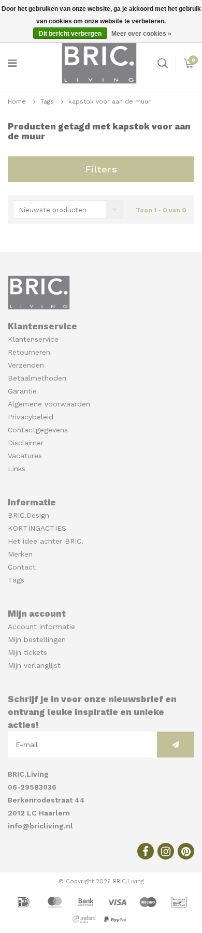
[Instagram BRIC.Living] (165, 851)
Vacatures (25, 455)
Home (17, 101)
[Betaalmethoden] (24, 901)
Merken (20, 554)
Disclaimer (26, 443)
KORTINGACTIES (37, 528)
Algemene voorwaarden (49, 404)
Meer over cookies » (141, 33)
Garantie (22, 391)
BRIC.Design (28, 515)
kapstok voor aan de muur (109, 101)
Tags (47, 101)
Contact (22, 567)
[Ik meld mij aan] (175, 744)
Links (16, 468)
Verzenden (26, 365)
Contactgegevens (38, 430)
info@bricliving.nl (40, 826)
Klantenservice (33, 339)
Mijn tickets (27, 652)
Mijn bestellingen (37, 639)
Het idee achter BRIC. (45, 541)
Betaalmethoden (37, 378)
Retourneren (29, 352)
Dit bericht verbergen (70, 33)
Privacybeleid (30, 417)
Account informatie (41, 626)
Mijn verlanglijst (34, 665)
